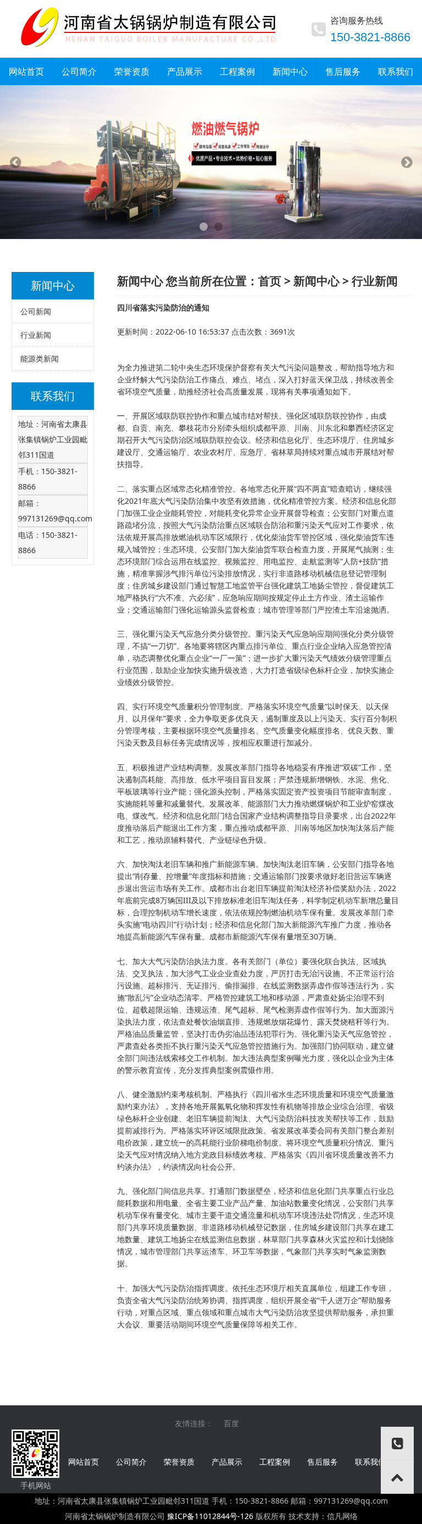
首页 (269, 280)
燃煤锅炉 (324, 803)
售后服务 (322, 1461)
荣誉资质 (179, 1461)
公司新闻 (35, 311)
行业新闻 (35, 335)
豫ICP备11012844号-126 (210, 1516)
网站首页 (83, 1461)
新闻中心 (316, 280)
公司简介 (131, 1461)
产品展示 (227, 1461)
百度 (231, 1423)
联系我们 (370, 1461)
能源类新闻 (39, 358)
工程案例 (274, 1461)
